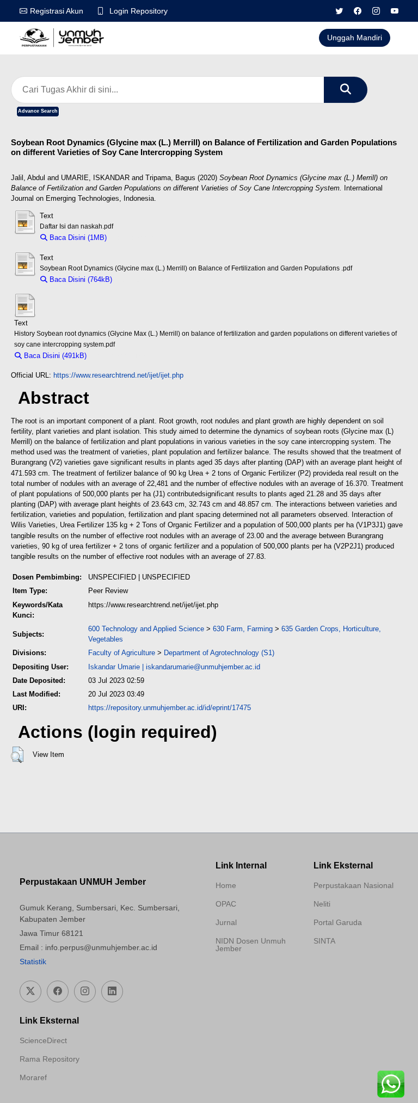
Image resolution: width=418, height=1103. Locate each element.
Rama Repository (49, 1059)
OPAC (226, 904)
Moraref (33, 1077)
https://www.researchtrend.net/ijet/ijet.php (118, 375)
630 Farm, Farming (243, 629)
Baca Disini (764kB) (79, 279)
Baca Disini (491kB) (54, 356)
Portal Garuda (338, 922)
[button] (17, 755)
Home (226, 885)
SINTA (324, 941)
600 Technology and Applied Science (146, 629)
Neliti (322, 904)
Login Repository (138, 11)
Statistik (33, 961)
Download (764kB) (146, 279)
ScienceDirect (43, 1040)
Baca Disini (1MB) (77, 237)
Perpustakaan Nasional (354, 885)
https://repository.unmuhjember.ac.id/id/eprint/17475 (169, 708)
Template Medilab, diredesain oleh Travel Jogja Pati (352, 967)
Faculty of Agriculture (121, 653)
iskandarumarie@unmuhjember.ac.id (203, 667)
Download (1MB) (138, 237)
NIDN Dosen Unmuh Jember (251, 944)
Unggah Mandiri (354, 37)
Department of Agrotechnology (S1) (219, 653)
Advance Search (38, 111)
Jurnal (226, 922)
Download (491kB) (120, 356)
